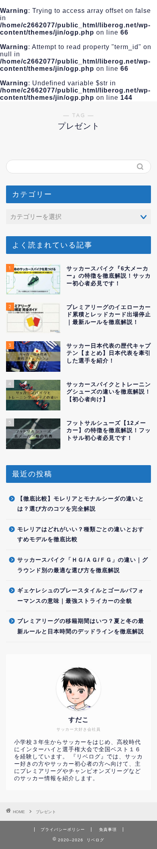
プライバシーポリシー (63, 829)
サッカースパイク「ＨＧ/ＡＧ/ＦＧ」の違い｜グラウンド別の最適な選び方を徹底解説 (82, 565)
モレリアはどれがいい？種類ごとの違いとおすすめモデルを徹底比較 (80, 534)
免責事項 (108, 829)
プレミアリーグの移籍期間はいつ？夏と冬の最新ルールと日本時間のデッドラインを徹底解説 (80, 626)
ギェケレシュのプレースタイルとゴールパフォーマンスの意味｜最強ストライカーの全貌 (80, 595)
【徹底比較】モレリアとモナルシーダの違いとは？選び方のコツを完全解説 (80, 504)
